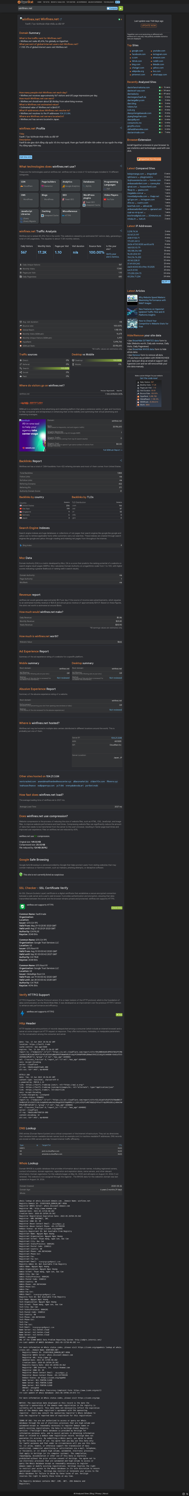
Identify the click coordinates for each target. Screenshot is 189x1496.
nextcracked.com (28, 781)
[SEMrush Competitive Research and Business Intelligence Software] (31, 403)
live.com (157, 71)
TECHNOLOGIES (109, 2)
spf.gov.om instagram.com (141, 199)
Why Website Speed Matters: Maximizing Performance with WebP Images (152, 300)
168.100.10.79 (133, 247)
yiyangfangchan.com (137, 116)
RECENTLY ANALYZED (58, 2)
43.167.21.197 (133, 235)
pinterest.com (138, 74)
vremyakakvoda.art (74, 785)
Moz (25, 558)
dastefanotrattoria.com (138, 87)
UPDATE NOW (149, 25)
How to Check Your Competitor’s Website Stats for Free (153, 324)
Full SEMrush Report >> (112, 450)
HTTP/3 (68, 215)
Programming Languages (111, 183)
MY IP (117, 2)
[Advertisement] (70, 71)
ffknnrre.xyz (112, 781)
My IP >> (166, 282)
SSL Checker (43, 888)
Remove (136, 355)
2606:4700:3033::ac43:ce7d (140, 244)
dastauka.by (133, 94)
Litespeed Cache (93, 205)
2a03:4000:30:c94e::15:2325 (141, 267)
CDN (23, 182)
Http (27, 1023)
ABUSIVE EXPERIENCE (95, 2)
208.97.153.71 (133, 238)
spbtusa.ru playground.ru (140, 177)
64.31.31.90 (132, 270)
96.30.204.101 (134, 254)
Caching (46, 211)
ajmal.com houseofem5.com (141, 186)
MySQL (89, 186)
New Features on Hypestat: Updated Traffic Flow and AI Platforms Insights (151, 312)
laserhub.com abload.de (139, 206)
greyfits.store (133, 126)
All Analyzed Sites (81, 1493)
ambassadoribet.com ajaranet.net (144, 209)
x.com (135, 57)
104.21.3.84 (65, 113)
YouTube (110, 199)
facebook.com (139, 54)
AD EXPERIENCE (82, 2)
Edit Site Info (26, 157)
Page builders (49, 182)
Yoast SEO (69, 199)
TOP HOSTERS (70, 2)
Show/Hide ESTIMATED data (145, 340)
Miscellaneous (70, 211)
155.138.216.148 (134, 251)
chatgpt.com (138, 68)
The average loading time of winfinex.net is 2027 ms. (42, 800)
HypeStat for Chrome (151, 159)
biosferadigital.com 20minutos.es (144, 215)
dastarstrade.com (135, 132)
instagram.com (160, 54)
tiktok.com (137, 61)
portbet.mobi (91, 785)
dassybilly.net (133, 119)
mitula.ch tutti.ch (136, 219)
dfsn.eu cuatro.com (137, 203)
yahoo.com (158, 68)
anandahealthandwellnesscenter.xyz (54, 781)
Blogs (44, 195)
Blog (92, 1493)
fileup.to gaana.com (137, 190)
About (105, 1493)
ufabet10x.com (98, 781)
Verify (34, 995)
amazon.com (159, 57)
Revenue (29, 594)
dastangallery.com (135, 100)
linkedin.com (158, 64)
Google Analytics (72, 186)
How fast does (41, 795)
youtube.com (159, 51)
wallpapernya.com (46, 785)
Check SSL (117, 908)
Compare (113, 8)
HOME (39, 2)
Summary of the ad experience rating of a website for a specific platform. (51, 657)
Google (34, 859)
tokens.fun (132, 107)
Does (43, 816)
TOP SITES (46, 2)
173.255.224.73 (134, 273)
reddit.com (158, 61)
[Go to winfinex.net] (61, 19)
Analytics (67, 182)
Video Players (111, 195)
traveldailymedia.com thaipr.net (143, 196)
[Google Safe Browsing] (20, 874)
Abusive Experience (37, 689)
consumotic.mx (134, 123)
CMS (23, 195)
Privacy (98, 1493)
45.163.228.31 (133, 260)
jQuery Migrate (29, 221)
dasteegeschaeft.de (136, 97)
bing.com (136, 64)
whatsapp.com (160, 74)
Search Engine (34, 528)
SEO (65, 195)
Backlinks (30, 461)
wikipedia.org (138, 71)
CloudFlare (27, 186)
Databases (88, 182)
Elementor (48, 186)
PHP (108, 189)
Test (120, 1015)
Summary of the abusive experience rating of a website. (43, 694)
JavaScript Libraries (26, 212)
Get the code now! (148, 378)
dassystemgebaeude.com (139, 113)
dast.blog (131, 103)
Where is (39, 723)
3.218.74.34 (132, 231)
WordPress (28, 199)
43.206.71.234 (134, 276)
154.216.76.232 (134, 257)
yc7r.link (60, 785)
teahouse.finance (28, 785)
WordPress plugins (88, 196)
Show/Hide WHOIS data (143, 349)
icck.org (131, 110)
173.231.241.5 (133, 241)
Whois (28, 1163)
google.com (137, 51)
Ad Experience (34, 651)
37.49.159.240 (133, 263)
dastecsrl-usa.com (136, 90)
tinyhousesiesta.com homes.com (144, 180)
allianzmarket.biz (80, 781)
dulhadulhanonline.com (137, 129)
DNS (27, 1128)
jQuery (26, 218)
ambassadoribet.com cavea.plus (143, 183)
